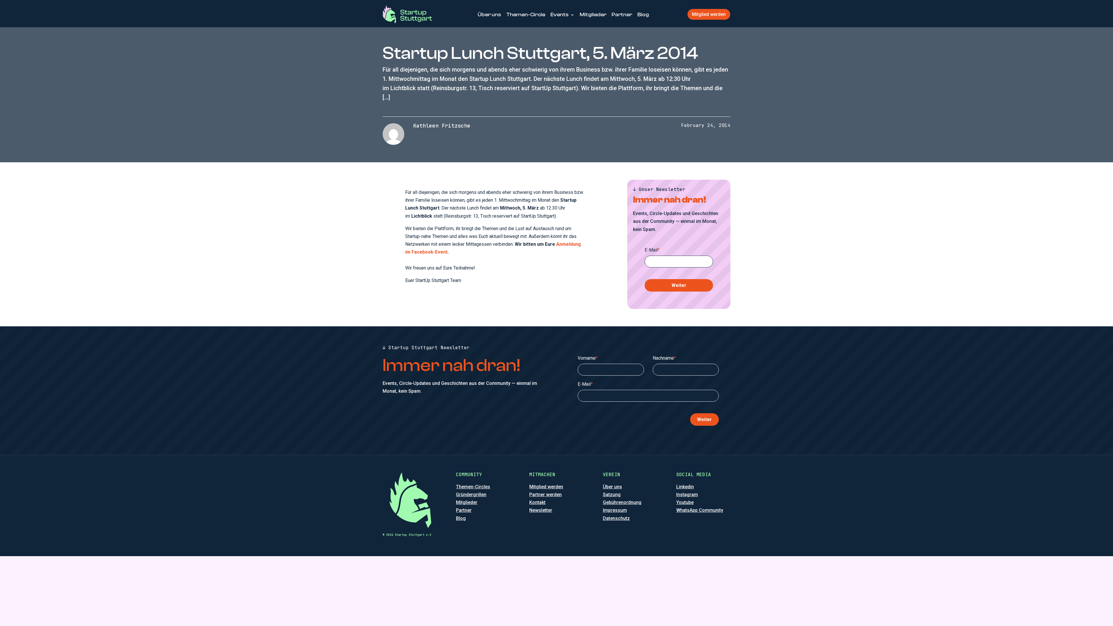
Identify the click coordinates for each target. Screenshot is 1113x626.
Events (559, 15)
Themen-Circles (473, 486)
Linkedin (685, 486)
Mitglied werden (709, 14)
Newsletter (540, 510)
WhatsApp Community (699, 510)
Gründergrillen (471, 494)
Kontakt (537, 502)
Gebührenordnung (622, 502)
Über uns (489, 15)
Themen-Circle (525, 15)
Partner (622, 15)
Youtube (685, 502)
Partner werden (545, 494)
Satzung (612, 494)
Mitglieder (593, 15)
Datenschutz (616, 518)
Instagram (687, 494)
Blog (643, 15)
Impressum (615, 510)
